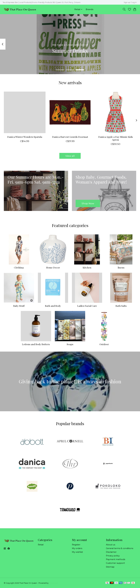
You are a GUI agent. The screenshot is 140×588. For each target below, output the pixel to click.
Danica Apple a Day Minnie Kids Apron (115, 138)
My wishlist (77, 552)
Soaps (70, 344)
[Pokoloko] (108, 486)
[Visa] (116, 583)
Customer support (115, 563)
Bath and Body (53, 305)
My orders (77, 548)
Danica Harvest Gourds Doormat (70, 136)
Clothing (19, 267)
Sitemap (110, 567)
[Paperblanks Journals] (108, 464)
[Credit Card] (107, 583)
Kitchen (87, 267)
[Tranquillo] (70, 509)
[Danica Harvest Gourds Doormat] (70, 112)
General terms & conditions (119, 548)
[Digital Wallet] (127, 583)
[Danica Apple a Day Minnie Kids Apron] (115, 112)
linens (121, 267)
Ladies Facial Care (87, 305)
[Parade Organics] (32, 486)
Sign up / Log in (130, 2)
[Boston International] (108, 441)
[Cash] (133, 583)
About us (110, 544)
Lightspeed (53, 583)
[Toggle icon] (124, 9)
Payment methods (115, 559)
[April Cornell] (70, 441)
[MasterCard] (112, 583)
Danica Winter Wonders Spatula (24, 136)
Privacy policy (113, 555)
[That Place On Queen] (20, 9)
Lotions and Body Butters (36, 344)
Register (76, 544)
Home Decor (53, 267)
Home (67, 9)
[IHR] (70, 464)
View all (70, 155)
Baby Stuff (19, 305)
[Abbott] (32, 441)
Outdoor (104, 344)
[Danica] (32, 464)
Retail (40, 544)
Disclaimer (111, 552)
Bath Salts (121, 305)
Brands (89, 9)
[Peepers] (70, 486)
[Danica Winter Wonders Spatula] (25, 112)
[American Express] (121, 583)
